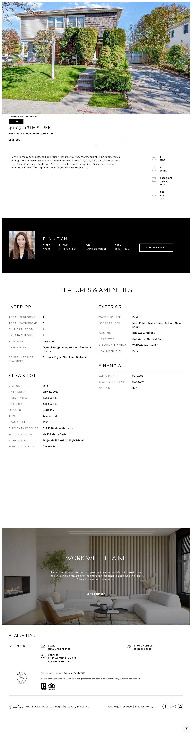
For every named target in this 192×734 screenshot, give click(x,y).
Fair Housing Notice (51, 673)
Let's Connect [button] (96, 594)
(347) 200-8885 (67, 248)
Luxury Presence (78, 706)
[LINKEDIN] (173, 706)
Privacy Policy (144, 706)
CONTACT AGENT (156, 247)
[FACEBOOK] (165, 706)
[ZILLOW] (180, 706)
